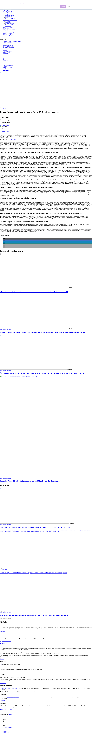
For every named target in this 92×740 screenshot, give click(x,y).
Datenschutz (8, 22)
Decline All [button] (70, 6)
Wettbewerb (8, 30)
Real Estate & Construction (8, 33)
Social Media (8, 26)
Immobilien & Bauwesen (8, 45)
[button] (4, 238)
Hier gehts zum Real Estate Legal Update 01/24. (10, 688)
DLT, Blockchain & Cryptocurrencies (11, 42)
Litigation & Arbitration (8, 27)
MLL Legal (2, 631)
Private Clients (6, 28)
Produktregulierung (9, 32)
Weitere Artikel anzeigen (5, 618)
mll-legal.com (5, 70)
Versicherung (5, 53)
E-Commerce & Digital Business (12, 24)
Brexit (4, 58)
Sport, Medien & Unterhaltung (9, 35)
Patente (6, 17)
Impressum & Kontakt (7, 67)
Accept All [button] (63, 6)
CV (1, 125)
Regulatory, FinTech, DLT (8, 34)
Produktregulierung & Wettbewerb (10, 29)
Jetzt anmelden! (3, 643)
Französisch (13, 139)
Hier (1, 664)
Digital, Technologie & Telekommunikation (12, 41)
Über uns (2, 659)
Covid (4, 59)
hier (10, 691)
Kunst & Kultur (6, 48)
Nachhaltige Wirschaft (7, 51)
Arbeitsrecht (5, 10)
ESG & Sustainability (7, 11)
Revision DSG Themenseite (6, 709)
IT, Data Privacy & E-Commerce (10, 20)
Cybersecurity (8, 21)
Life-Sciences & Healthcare (8, 47)
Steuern (4, 37)
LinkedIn (10, 714)
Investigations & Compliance (9, 46)
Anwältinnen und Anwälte (13, 697)
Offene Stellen (3, 683)
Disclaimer (5, 68)
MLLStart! (5, 50)
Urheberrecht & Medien (10, 18)
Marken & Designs (9, 16)
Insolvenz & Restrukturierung (9, 12)
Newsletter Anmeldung (8, 65)
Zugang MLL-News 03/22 (5, 641)
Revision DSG (6, 60)
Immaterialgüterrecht (7, 14)
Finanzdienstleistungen (7, 44)
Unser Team (2, 700)
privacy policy (21, 3)
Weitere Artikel (5, 125)
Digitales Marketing (9, 23)
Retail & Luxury (6, 52)
